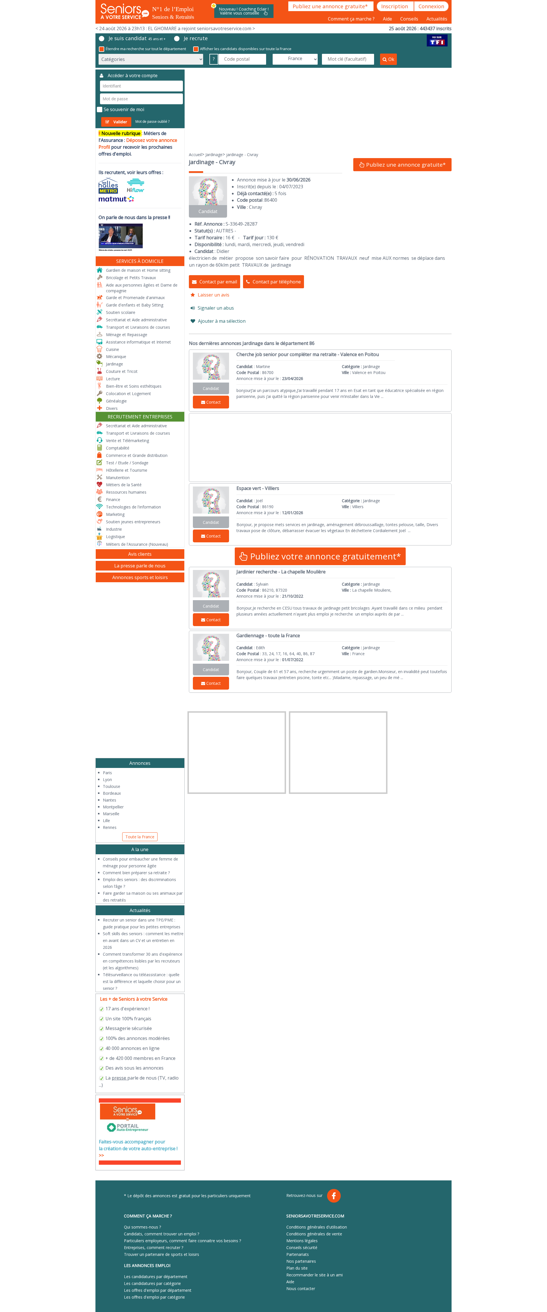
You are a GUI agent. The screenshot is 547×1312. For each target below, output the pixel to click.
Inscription (395, 6)
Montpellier (113, 807)
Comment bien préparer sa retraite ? (136, 872)
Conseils (409, 19)
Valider (120, 121)
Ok (391, 59)
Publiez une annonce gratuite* (331, 6)
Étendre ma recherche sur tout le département (146, 48)
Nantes (109, 800)
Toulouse (111, 786)
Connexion (431, 6)
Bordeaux (112, 793)
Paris (107, 772)
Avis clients (140, 554)
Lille (106, 820)
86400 (270, 200)
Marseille (111, 813)
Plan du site (297, 1268)
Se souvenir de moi (124, 109)
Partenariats (297, 1254)
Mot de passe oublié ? (152, 121)
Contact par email (218, 282)
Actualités (436, 19)
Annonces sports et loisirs (140, 577)
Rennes (110, 827)
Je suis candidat (137, 38)
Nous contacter (300, 1288)
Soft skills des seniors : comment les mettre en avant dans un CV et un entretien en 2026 (143, 940)
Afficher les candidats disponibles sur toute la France (245, 48)
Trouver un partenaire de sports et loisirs (161, 1254)
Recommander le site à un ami (314, 1275)
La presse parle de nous (140, 566)
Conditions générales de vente (314, 1234)
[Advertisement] (320, 109)
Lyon (107, 779)
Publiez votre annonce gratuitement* (324, 556)
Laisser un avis (213, 295)
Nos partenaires (301, 1261)
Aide (388, 19)
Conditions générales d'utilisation (316, 1227)
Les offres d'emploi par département (157, 1290)
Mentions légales (302, 1240)
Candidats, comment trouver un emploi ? (161, 1234)
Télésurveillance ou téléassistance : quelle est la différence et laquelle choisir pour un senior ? (142, 981)
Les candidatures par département (155, 1276)
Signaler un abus (216, 308)
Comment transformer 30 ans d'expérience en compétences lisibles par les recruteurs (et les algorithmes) (142, 960)
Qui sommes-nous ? (142, 1227)
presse (119, 1078)
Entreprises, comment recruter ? (153, 1247)
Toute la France (139, 836)
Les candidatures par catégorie (152, 1283)
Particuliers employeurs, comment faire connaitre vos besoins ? (182, 1240)
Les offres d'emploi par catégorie (154, 1297)
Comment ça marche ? (352, 19)
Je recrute (196, 38)
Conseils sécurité (301, 1247)
